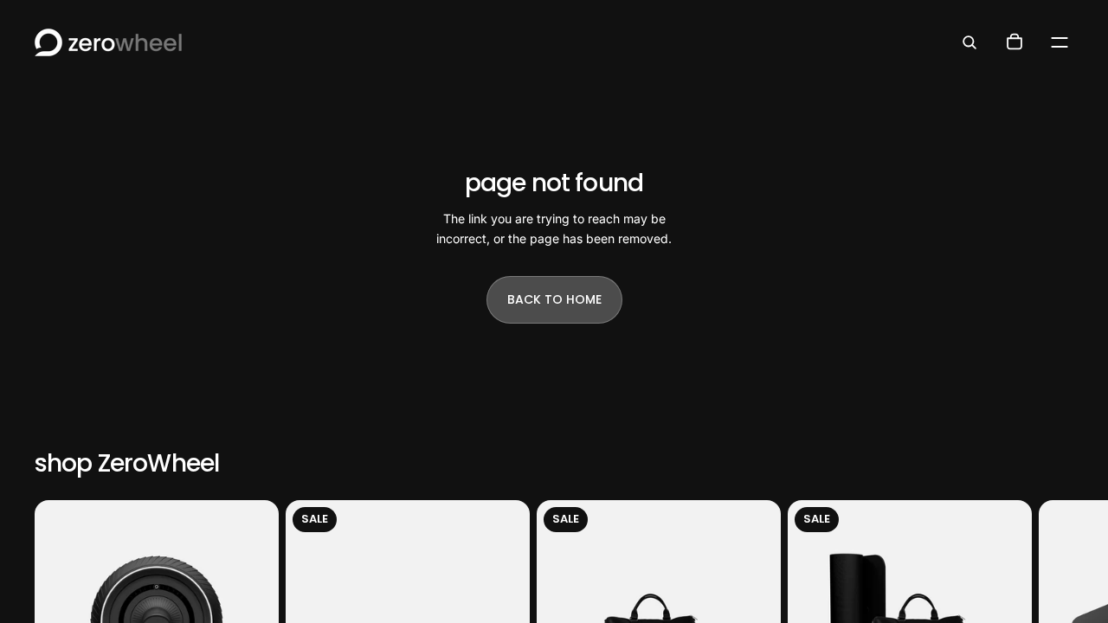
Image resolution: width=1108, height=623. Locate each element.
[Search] (969, 42)
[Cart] (1014, 42)
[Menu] (1059, 42)
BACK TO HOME (554, 299)
